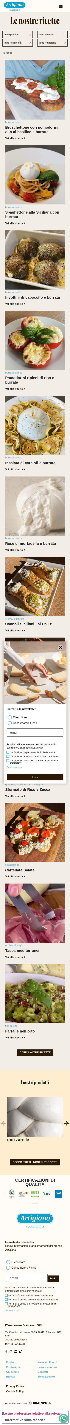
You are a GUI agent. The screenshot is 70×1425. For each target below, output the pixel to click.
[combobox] (17, 34)
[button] (66, 1123)
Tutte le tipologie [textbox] (47, 43)
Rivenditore (18, 1262)
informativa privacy (32, 1291)
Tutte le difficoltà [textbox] (12, 43)
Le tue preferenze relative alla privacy (33, 1413)
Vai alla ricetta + (15, 138)
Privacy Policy (15, 1386)
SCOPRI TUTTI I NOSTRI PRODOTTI (35, 1162)
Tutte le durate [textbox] (46, 34)
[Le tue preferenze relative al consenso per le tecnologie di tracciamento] (63, 1418)
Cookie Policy (15, 1391)
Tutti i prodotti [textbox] (11, 34)
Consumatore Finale (23, 1267)
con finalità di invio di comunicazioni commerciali (33, 1299)
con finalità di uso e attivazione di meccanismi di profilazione (32, 1304)
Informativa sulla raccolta (25, 1420)
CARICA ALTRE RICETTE (35, 1052)
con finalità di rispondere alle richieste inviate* (31, 1295)
